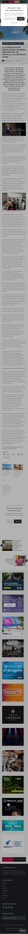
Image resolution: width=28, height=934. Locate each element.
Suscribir (21, 18)
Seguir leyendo (14, 22)
